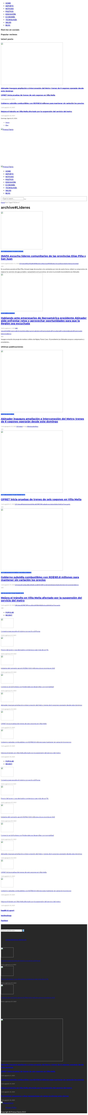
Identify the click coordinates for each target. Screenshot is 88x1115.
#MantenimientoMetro (28, 504)
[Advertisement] (44, 148)
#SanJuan (45, 263)
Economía (10, 17)
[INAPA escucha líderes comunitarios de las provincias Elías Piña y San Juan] (22, 249)
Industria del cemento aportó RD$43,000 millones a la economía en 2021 (28, 668)
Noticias (10, 9)
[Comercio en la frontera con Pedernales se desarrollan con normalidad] (7, 683)
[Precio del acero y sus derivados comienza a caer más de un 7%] (7, 646)
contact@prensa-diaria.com (16, 940)
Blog (8, 25)
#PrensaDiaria (55, 331)
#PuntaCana (76, 331)
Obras (12, 414)
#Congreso (12, 331)
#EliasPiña (28, 263)
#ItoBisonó (33, 585)
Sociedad (19, 251)
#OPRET (38, 504)
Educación (11, 14)
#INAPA (34, 263)
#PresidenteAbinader (66, 331)
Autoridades (5, 251)
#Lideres (39, 263)
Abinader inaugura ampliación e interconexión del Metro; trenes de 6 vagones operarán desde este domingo (42, 420)
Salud (8, 22)
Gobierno (11, 313)
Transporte (20, 494)
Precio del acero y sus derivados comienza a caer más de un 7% (24, 650)
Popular (10, 612)
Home (8, 3)
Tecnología (11, 20)
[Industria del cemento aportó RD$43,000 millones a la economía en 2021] (7, 664)
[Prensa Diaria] (7, 129)
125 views (19, 426)
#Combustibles (25, 585)
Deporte (10, 6)
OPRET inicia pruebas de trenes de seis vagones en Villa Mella (28, 95)
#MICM (39, 585)
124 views (18, 585)
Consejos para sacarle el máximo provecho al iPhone (20, 631)
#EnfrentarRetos (21, 331)
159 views (22, 263)
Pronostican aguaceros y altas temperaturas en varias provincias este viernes (35, 1096)
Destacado (6, 414)
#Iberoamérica (30, 331)
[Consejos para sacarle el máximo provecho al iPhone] (7, 627)
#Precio (44, 585)
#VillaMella (38, 605)
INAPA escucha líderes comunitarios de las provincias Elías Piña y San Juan (43, 257)
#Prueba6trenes (46, 504)
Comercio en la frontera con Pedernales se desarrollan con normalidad (27, 687)
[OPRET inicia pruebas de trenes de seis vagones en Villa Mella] (32, 492)
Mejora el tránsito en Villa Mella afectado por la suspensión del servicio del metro (36, 111)
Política (9, 11)
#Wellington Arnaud (54, 263)
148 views (18, 605)
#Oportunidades (46, 331)
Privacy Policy (11, 1107)
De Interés (4, 313)
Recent (9, 615)
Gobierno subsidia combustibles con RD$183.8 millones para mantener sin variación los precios (42, 103)
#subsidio (49, 585)
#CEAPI (6, 331)
